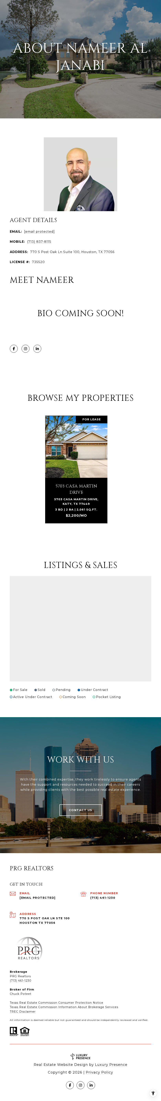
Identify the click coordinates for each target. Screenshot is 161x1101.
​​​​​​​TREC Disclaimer (23, 1011)
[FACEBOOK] (14, 349)
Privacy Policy (99, 1072)
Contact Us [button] (80, 810)
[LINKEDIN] (37, 349)
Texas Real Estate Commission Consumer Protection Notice (56, 1002)
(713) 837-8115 (39, 242)
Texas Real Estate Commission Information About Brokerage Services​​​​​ (64, 1007)
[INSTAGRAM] (25, 349)
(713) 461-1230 (102, 898)
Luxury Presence (111, 1065)
